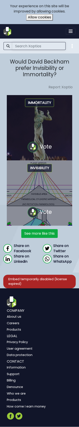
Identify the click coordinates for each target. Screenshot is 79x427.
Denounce (15, 387)
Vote (45, 146)
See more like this (39, 233)
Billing (11, 380)
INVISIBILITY (39, 167)
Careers (13, 323)
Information (16, 367)
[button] (72, 45)
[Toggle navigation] (70, 31)
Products (14, 330)
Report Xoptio (60, 87)
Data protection (19, 355)
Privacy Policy (17, 342)
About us (14, 317)
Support (13, 374)
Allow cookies (39, 17)
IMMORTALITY (39, 102)
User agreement (19, 348)
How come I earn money (26, 406)
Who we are (16, 393)
